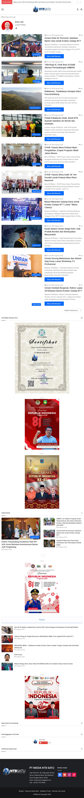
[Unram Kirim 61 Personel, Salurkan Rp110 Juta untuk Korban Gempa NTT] (49, 533)
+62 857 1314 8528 (39, 782)
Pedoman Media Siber (32, 791)
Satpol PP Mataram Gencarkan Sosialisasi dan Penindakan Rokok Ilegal (68, 543)
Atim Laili (19, 22)
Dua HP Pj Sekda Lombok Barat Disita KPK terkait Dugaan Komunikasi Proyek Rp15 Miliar (46, 627)
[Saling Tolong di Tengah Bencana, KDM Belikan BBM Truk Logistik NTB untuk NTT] (7, 639)
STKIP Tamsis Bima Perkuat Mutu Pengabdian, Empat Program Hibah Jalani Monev (61, 150)
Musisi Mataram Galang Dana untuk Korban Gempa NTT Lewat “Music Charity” (62, 205)
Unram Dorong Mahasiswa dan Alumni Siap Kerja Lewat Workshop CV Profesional (63, 261)
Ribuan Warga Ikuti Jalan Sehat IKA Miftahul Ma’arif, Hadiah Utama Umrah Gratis (43, 664)
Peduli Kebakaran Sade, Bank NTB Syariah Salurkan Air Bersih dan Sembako (61, 121)
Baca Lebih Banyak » (54, 56)
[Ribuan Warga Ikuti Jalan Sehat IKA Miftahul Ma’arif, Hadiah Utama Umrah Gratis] (7, 666)
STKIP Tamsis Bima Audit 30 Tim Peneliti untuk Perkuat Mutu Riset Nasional (61, 178)
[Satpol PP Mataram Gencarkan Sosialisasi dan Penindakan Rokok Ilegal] (49, 543)
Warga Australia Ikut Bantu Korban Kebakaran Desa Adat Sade (32, 2)
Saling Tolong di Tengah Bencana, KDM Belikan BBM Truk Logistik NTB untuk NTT (44, 636)
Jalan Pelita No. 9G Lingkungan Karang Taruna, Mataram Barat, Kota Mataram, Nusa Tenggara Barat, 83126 (42, 775)
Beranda (5, 17)
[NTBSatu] (42, 9)
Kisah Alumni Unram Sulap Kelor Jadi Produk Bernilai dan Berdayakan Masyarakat (62, 232)
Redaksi (21, 791)
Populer (42, 620)
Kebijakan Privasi (45, 791)
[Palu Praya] (7, 657)
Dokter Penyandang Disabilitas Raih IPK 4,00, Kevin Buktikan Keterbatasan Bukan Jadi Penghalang (20, 544)
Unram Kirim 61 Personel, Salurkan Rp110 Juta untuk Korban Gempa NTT (68, 533)
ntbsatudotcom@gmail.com (42, 780)
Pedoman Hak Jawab (58, 791)
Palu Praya (18, 654)
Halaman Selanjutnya (71, 310)
